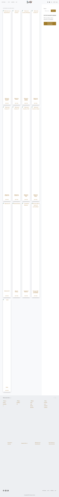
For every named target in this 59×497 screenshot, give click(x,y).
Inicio (7, 387)
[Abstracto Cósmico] (16, 53)
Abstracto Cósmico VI (7, 195)
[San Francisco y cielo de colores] (46, 443)
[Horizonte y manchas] (4, 443)
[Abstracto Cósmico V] (36, 53)
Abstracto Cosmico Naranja (26, 99)
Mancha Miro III (24, 443)
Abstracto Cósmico (16, 99)
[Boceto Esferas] (16, 246)
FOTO (9, 2)
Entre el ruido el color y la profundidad (35, 291)
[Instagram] (49, 2)
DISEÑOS (12, 2)
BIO (16, 2)
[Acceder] (56, 2)
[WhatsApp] (8, 490)
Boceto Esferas (16, 291)
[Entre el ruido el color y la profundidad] (36, 246)
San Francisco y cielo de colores (52, 443)
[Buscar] (51, 2)
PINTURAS (3, 2)
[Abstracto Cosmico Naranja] (26, 53)
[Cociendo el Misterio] (26, 246)
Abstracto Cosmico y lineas (36, 195)
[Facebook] (47, 2)
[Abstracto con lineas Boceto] (7, 53)
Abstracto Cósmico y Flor (26, 195)
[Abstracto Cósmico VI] (7, 149)
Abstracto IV (7, 290)
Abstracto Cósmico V (36, 99)
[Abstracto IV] (7, 246)
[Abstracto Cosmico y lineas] (36, 149)
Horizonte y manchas (10, 443)
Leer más (7, 103)
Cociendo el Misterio (26, 291)
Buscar (45, 8)
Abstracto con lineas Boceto (7, 99)
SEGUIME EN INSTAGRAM (49, 23)
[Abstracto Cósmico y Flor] (26, 149)
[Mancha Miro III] (18, 443)
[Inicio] (7, 342)
